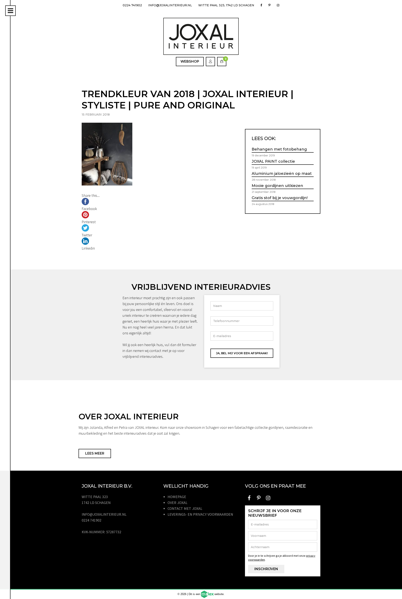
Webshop (189, 61)
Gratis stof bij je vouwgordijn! (280, 198)
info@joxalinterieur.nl (170, 5)
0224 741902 (132, 5)
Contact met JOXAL (185, 508)
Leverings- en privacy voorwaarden (200, 514)
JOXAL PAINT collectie (273, 161)
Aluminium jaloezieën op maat (282, 173)
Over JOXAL (177, 502)
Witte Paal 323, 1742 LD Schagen (226, 5)
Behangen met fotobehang (279, 149)
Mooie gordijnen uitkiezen (277, 185)
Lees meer (94, 453)
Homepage (177, 496)
